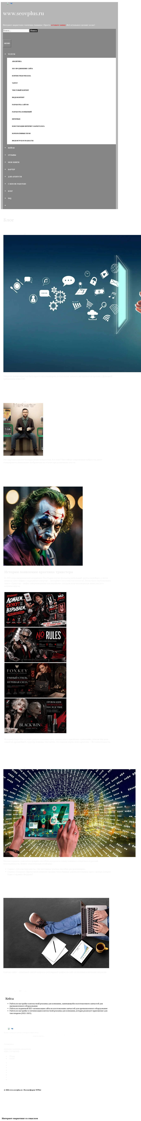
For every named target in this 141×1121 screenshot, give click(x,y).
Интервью (16, 119)
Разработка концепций (22, 112)
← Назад (7, 990)
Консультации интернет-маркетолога (28, 126)
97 (28, 990)
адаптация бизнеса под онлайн (22, 1036)
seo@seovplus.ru (21, 1058)
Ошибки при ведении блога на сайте (34, 890)
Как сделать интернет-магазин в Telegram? (39, 227)
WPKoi (38, 1090)
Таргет (15, 83)
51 (23, 990)
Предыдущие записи (13, 985)
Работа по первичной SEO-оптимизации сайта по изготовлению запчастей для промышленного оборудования (58, 1008)
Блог (10, 191)
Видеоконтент (18, 97)
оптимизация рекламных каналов (34, 1034)
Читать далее (9, 384)
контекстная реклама (64, 1032)
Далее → (33, 990)
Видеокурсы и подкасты (22, 141)
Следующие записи (12, 988)
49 (17, 990)
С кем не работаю (16, 1075)
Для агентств (15, 176)
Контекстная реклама (21, 76)
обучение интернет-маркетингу (85, 1032)
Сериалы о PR (15, 762)
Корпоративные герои (21, 133)
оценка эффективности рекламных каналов (79, 1034)
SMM (72, 1032)
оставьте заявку (58, 25)
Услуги (11, 54)
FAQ (9, 198)
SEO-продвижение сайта (22, 68)
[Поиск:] (16, 30)
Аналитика (17, 61)
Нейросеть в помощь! (21, 395)
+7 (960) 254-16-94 (23, 1056)
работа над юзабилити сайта (55, 1034)
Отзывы (12, 155)
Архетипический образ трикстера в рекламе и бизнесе (49, 479)
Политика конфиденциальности (18, 1040)
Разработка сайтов (20, 105)
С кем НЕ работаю (17, 184)
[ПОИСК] (4, 36)
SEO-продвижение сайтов (47, 1032)
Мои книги (13, 162)
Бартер (11, 169)
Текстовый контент (20, 90)
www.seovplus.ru (23, 13)
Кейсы (11, 148)
